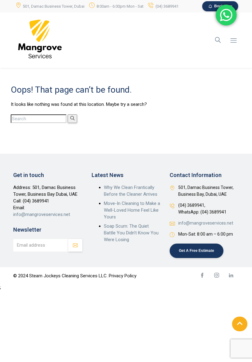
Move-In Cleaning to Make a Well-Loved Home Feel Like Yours (132, 210)
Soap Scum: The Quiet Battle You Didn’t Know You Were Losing (131, 232)
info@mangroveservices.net (41, 214)
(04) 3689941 (167, 6)
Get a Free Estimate (196, 250)
